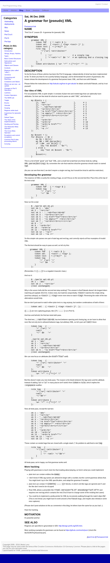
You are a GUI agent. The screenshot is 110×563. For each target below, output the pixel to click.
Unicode (7, 105)
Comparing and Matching (9, 78)
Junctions (7, 75)
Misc (6, 27)
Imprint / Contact (101, 4)
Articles (14, 10)
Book (28, 10)
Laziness (7, 93)
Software (45, 10)
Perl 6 (7, 38)
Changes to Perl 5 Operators (10, 89)
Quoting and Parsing (11, 124)
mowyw (34, 550)
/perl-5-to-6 (91, 537)
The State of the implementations (10, 120)
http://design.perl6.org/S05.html (70, 526)
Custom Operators (10, 95)
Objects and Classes (11, 65)
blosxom (44, 550)
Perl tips (8, 41)
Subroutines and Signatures (10, 62)
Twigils (6, 100)
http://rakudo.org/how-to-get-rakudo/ (63, 84)
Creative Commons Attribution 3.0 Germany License (59, 546)
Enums (6, 103)
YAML (18, 550)
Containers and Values (12, 81)
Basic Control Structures (12, 58)
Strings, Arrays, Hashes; (12, 53)
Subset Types (9, 117)
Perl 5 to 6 (8, 34)
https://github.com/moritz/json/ (77, 530)
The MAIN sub (9, 98)
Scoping (7, 108)
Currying (7, 144)
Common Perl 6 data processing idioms (11, 140)
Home (6, 10)
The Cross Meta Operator (9, 131)
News (7, 31)
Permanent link (30, 26)
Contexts (7, 68)
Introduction (8, 51)
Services (36, 10)
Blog (21, 10)
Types (6, 56)
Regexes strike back (11, 110)
